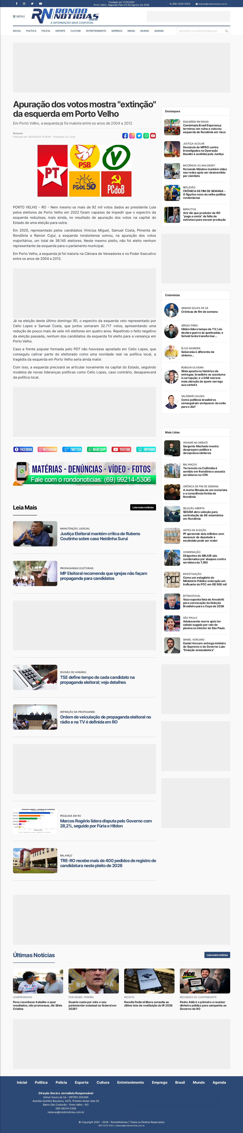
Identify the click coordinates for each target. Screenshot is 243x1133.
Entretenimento (96, 30)
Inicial (17, 30)
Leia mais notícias (143, 507)
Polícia (45, 30)
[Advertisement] (188, 16)
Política (31, 30)
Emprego (117, 30)
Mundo (144, 30)
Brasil (131, 30)
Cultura (75, 30)
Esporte (60, 30)
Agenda (159, 30)
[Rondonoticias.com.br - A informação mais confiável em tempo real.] (65, 16)
